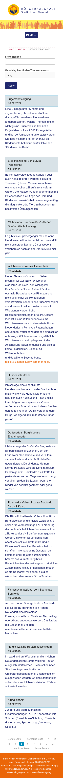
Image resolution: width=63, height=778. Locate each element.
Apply (11, 85)
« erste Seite (14, 738)
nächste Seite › (22, 748)
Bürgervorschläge (40, 49)
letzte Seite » (42, 748)
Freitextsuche (13, 56)
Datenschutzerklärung (46, 765)
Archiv (21, 49)
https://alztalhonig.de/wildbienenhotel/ (28, 362)
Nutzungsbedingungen (23, 765)
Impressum (6, 765)
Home (11, 49)
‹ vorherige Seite (34, 738)
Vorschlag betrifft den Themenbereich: (27, 70)
